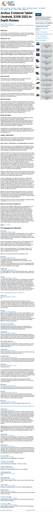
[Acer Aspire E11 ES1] (38, 62)
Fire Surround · (4, 503)
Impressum (28, 510)
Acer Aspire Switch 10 (46, 50)
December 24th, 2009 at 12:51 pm (9, 392)
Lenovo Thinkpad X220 (46, 84)
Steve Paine (5, 26)
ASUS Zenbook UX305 (46, 73)
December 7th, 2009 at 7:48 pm (8, 333)
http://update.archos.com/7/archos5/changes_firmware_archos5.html (17, 406)
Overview (13, 8)
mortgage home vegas (6, 461)
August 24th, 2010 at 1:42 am (8, 473)
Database (7, 8)
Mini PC (11, 9)
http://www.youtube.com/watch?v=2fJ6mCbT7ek (12, 292)
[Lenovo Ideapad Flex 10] (38, 96)
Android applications (5, 323)
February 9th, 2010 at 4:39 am (8, 410)
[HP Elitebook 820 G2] (38, 56)
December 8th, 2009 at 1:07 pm (8, 342)
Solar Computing (23, 9)
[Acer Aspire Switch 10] (38, 51)
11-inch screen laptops (41, 36)
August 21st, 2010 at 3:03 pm (8, 468)
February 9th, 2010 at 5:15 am (8, 435)
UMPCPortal (9, 510)
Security (19, 8)
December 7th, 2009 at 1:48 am (8, 297)
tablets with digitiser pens (46, 34)
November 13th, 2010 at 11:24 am (9, 498)
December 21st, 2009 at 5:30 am (8, 385)
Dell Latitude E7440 (46, 79)
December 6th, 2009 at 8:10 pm (8, 232)
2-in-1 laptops (4, 9)
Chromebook (42, 8)
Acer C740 (46, 44)
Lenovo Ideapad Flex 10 (47, 96)
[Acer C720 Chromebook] (38, 68)
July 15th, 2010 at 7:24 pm (7, 462)
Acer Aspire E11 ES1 (47, 61)
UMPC (24, 8)
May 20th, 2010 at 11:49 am (7, 457)
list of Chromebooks (41, 40)
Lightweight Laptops (32, 8)
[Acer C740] (38, 45)
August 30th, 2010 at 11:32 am (8, 479)
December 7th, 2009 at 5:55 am (8, 311)
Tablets (16, 9)
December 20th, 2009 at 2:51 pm (8, 365)
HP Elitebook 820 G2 (47, 55)
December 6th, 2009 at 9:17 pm (8, 270)
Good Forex (3, 455)
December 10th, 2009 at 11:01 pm (9, 357)
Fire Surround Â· (4, 496)
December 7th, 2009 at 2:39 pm (8, 325)
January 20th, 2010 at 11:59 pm (8, 402)
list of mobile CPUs (41, 25)
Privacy (33, 510)
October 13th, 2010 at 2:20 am (8, 485)
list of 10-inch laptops (42, 32)
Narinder (3, 484)
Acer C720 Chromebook (46, 67)
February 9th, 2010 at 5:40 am (8, 446)
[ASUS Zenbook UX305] (38, 75)
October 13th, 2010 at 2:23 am (8, 491)
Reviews (11, 24)
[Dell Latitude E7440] (38, 79)
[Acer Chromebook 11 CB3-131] (38, 89)
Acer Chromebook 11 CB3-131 (47, 89)
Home (2, 8)
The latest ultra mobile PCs (42, 38)
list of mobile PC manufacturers (44, 22)
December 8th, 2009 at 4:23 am (8, 350)
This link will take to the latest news (15, 201)
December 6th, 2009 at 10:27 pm (8, 278)
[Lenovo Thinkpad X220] (38, 83)
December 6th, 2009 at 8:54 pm (8, 258)
